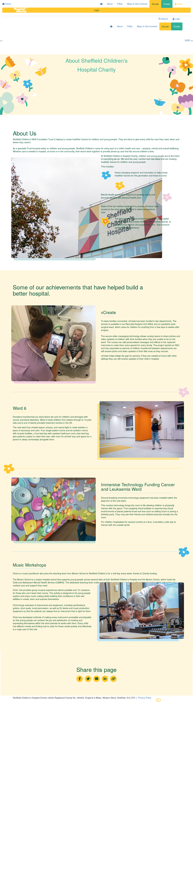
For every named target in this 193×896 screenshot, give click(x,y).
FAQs (119, 3)
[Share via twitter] (88, 679)
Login (179, 3)
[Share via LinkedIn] (105, 679)
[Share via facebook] (79, 679)
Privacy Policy (144, 697)
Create (167, 3)
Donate (155, 3)
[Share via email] (96, 679)
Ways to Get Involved (137, 3)
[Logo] (20, 7)
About (110, 3)
